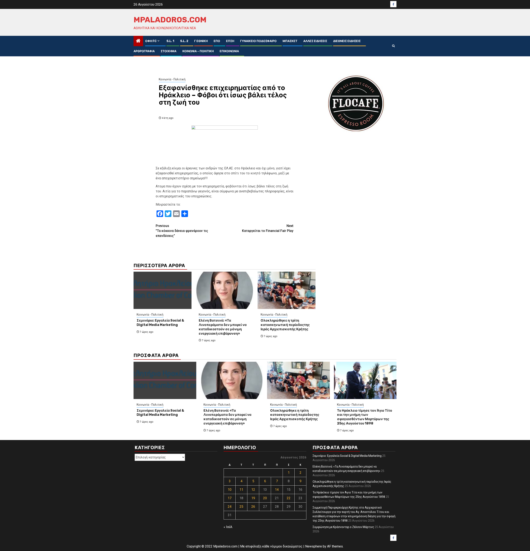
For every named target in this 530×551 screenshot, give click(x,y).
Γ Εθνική (201, 41)
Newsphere (313, 546)
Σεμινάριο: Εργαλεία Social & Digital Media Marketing (160, 322)
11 (241, 490)
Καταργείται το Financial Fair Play (267, 228)
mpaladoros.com (170, 19)
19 (253, 498)
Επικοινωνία (229, 51)
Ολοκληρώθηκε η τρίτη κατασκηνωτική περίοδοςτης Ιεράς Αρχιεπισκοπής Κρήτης (285, 324)
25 (241, 507)
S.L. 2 (184, 41)
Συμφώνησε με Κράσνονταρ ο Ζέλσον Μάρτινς (343, 527)
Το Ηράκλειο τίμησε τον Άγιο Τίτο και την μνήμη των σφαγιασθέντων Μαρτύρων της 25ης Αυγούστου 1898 (364, 417)
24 (229, 507)
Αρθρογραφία (144, 51)
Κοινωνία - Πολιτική (172, 79)
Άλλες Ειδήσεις (315, 41)
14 (277, 490)
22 (288, 498)
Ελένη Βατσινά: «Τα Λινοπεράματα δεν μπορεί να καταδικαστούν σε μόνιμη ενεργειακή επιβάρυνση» (223, 326)
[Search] (393, 46)
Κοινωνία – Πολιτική (198, 51)
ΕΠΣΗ (230, 41)
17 (229, 498)
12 (253, 490)
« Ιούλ (228, 527)
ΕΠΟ (217, 41)
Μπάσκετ (290, 41)
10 (229, 490)
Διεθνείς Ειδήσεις (347, 41)
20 (265, 498)
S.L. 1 (170, 41)
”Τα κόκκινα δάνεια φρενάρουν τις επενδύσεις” (182, 231)
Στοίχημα (168, 51)
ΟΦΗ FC (151, 41)
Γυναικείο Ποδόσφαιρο (258, 41)
